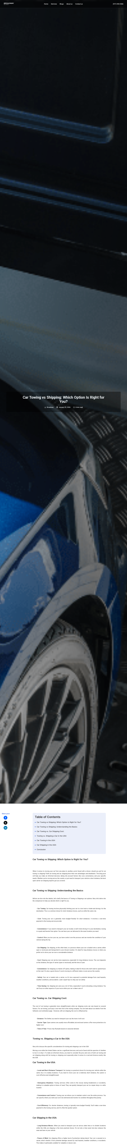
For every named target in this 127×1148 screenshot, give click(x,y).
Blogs (62, 4)
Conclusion (41, 849)
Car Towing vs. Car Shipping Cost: (50, 831)
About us (69, 4)
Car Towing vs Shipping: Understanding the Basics (57, 827)
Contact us (79, 4)
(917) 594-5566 (118, 4)
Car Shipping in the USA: (46, 845)
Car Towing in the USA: (46, 840)
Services (54, 4)
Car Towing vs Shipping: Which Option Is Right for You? (59, 822)
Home (46, 4)
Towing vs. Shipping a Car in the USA (51, 836)
